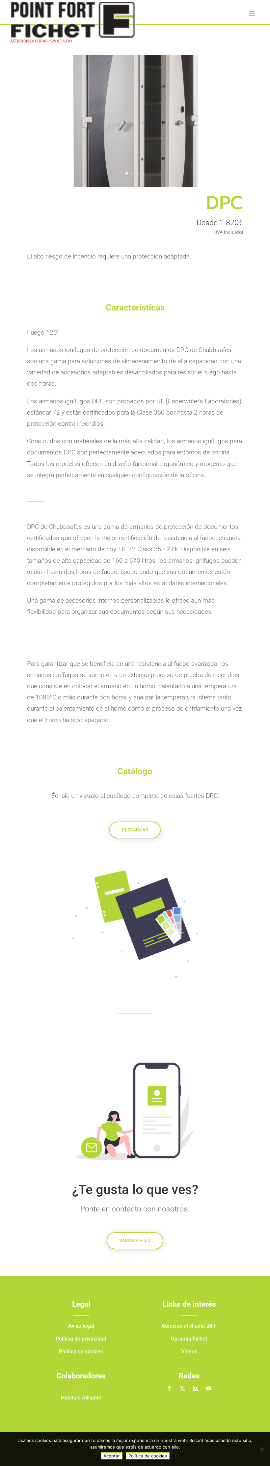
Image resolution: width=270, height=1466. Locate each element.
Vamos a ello (135, 1240)
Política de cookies (147, 1455)
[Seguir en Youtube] (208, 1388)
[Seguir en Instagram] (195, 1388)
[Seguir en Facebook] (169, 1388)
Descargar (135, 829)
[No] (261, 1449)
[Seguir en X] (182, 1388)
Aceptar (111, 1455)
